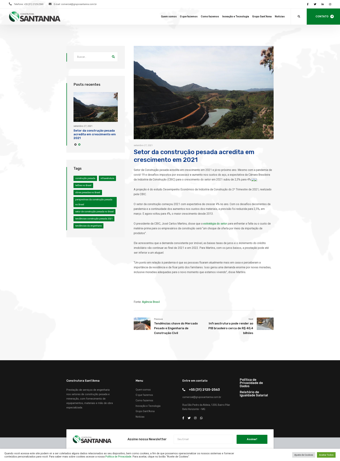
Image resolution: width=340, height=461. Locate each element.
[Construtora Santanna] (34, 16)
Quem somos (169, 16)
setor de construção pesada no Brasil (94, 211)
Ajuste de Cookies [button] (303, 455)
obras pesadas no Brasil (87, 192)
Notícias (280, 16)
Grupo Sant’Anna (262, 16)
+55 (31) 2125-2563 (204, 390)
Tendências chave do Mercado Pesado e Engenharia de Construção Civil (176, 328)
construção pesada (85, 178)
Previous (158, 319)
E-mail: (57, 4)
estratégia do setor (215, 223)
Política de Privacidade (118, 456)
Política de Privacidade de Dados (251, 383)
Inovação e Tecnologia (235, 16)
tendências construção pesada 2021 (94, 218)
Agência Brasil (151, 302)
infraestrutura (107, 178)
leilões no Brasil (83, 185)
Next (251, 319)
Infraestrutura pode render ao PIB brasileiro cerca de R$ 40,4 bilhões (230, 328)
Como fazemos (210, 16)
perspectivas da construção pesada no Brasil (93, 202)
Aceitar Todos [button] (326, 455)
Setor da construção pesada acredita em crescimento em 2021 (94, 134)
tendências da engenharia (88, 225)
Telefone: (18, 4)
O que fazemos (189, 16)
